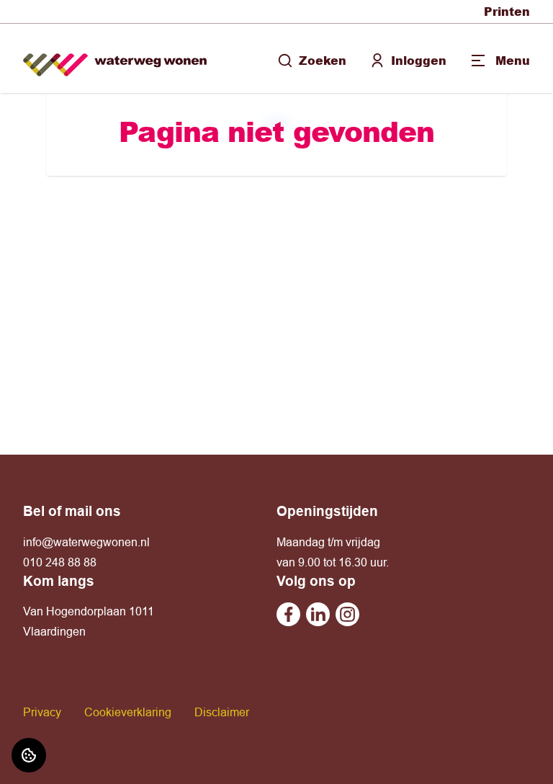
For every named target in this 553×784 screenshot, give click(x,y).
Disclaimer (221, 711)
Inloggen (418, 60)
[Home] (115, 59)
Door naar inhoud (56, 20)
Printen (507, 11)
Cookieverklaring (127, 711)
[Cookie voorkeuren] (29, 755)
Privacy (42, 711)
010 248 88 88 (59, 562)
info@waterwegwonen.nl (86, 541)
